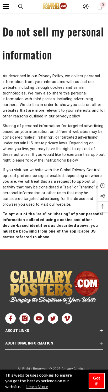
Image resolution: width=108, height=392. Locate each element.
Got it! (96, 381)
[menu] (6, 6)
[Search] (21, 6)
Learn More (37, 386)
